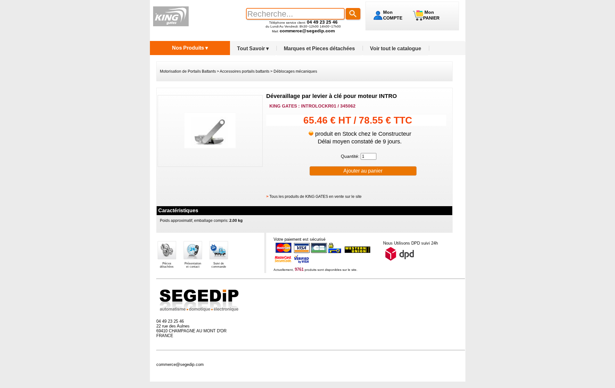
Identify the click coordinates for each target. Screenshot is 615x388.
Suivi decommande (218, 265)
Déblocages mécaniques (295, 71)
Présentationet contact (192, 265)
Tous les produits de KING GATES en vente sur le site (315, 196)
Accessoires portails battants (244, 71)
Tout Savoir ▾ (253, 48)
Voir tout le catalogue (395, 48)
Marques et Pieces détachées (319, 48)
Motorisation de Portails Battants (188, 71)
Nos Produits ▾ (190, 48)
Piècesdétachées (167, 265)
